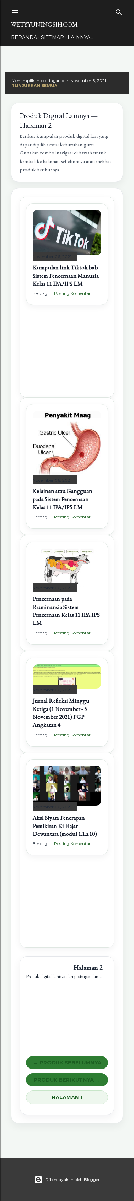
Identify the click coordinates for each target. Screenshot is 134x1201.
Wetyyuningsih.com (44, 24)
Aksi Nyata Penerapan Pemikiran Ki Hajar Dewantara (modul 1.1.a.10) (65, 826)
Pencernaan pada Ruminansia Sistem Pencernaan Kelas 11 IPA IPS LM (66, 610)
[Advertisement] (67, 356)
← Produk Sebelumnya (67, 1063)
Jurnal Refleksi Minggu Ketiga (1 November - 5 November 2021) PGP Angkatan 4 (61, 712)
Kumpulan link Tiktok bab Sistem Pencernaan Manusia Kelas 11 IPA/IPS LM (66, 275)
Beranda (24, 37)
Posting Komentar (72, 293)
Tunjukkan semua (34, 85)
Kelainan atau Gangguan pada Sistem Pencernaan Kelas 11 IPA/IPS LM (62, 499)
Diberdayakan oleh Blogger (72, 1179)
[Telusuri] (119, 11)
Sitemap (52, 37)
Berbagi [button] (40, 293)
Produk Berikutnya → (67, 1080)
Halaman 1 (67, 1097)
